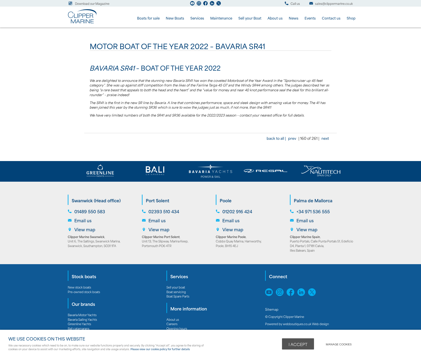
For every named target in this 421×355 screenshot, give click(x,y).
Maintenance (221, 18)
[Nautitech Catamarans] (321, 171)
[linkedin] (212, 4)
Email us (82, 220)
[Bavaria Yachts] (210, 171)
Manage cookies (338, 344)
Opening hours (176, 328)
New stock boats (79, 287)
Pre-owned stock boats (84, 291)
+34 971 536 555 (313, 211)
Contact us (331, 18)
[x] (313, 294)
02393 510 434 (163, 211)
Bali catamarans (78, 328)
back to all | (276, 138)
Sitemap (272, 309)
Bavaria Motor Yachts (82, 314)
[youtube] (192, 4)
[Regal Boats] (266, 171)
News (293, 18)
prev (292, 138)
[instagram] (199, 4)
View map (84, 229)
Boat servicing (176, 291)
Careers (171, 323)
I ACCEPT (298, 344)
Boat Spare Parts (177, 296)
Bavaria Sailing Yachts (82, 319)
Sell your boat (175, 287)
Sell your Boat (249, 18)
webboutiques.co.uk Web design (306, 323)
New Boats (175, 18)
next (325, 138)
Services (197, 18)
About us (275, 18)
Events (310, 18)
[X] (218, 4)
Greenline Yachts (79, 323)
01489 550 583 (89, 211)
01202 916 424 (237, 211)
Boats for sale (148, 18)
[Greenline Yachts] (100, 171)
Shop (351, 18)
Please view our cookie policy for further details (160, 349)
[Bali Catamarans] (155, 171)
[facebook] (205, 4)
